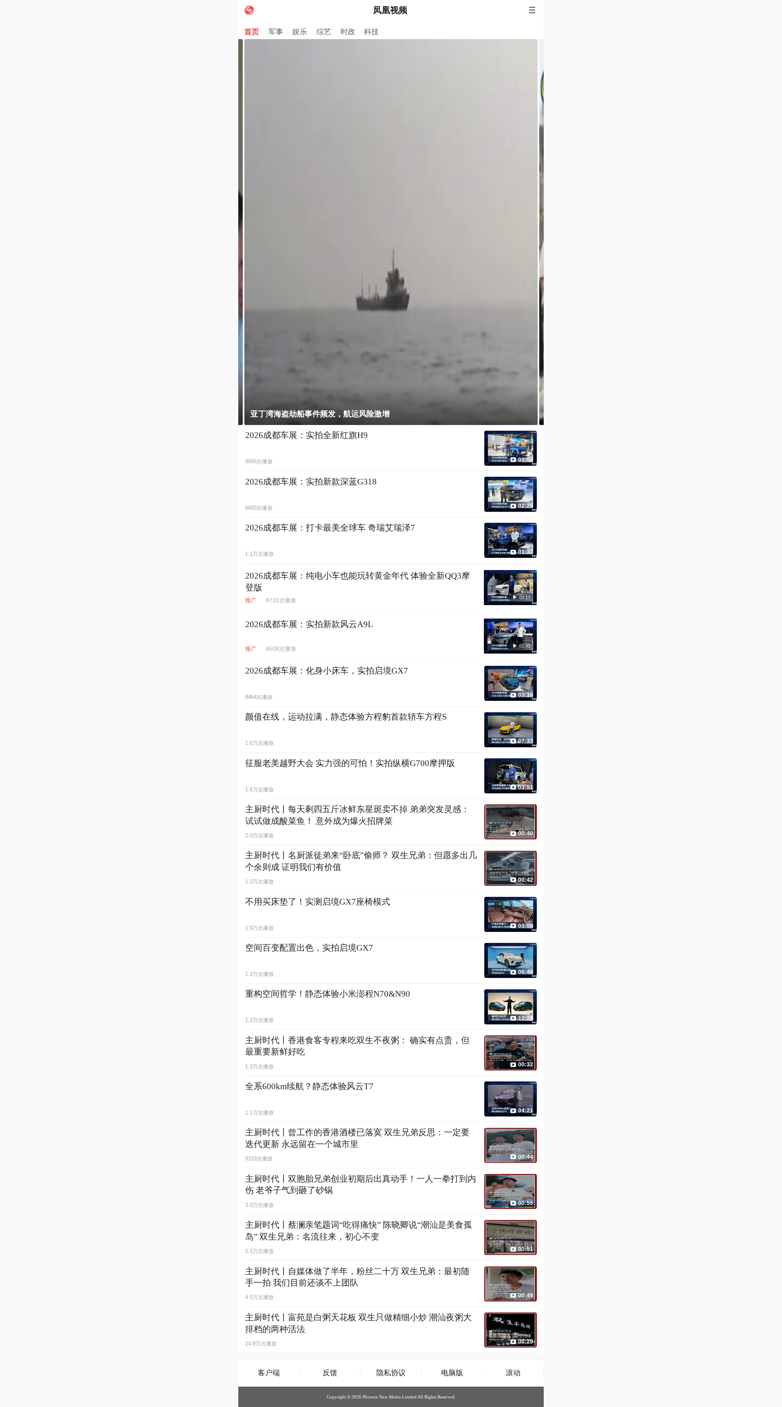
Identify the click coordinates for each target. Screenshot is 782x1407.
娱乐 (299, 32)
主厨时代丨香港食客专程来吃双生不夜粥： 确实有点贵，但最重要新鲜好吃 (357, 1046)
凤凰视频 (390, 10)
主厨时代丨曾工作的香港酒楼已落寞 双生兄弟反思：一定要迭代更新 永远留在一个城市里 (357, 1138)
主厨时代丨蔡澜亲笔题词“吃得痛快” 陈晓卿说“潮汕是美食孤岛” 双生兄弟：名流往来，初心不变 (358, 1230)
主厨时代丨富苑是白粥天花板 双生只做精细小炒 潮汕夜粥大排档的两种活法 (358, 1323)
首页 (251, 32)
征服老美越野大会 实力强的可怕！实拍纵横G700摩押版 (350, 763)
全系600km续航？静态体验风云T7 (309, 1086)
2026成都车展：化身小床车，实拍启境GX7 (326, 670)
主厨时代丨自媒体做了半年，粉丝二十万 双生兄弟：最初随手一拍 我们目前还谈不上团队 (357, 1277)
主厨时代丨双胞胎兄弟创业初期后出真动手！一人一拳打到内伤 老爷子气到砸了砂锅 (360, 1184)
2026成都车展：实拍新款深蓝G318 (311, 481)
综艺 (323, 32)
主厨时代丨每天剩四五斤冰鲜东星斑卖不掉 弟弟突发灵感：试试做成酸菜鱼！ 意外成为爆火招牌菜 (357, 815)
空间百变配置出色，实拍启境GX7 (309, 947)
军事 (275, 32)
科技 (371, 32)
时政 (347, 32)
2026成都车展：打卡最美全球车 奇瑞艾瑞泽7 (330, 527)
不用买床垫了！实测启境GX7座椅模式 (317, 901)
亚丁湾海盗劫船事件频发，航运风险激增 (320, 414)
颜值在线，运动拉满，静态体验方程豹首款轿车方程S (346, 716)
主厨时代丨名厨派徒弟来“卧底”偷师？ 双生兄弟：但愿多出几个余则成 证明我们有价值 (361, 861)
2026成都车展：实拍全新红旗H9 (306, 435)
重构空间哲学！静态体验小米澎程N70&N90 (327, 993)
